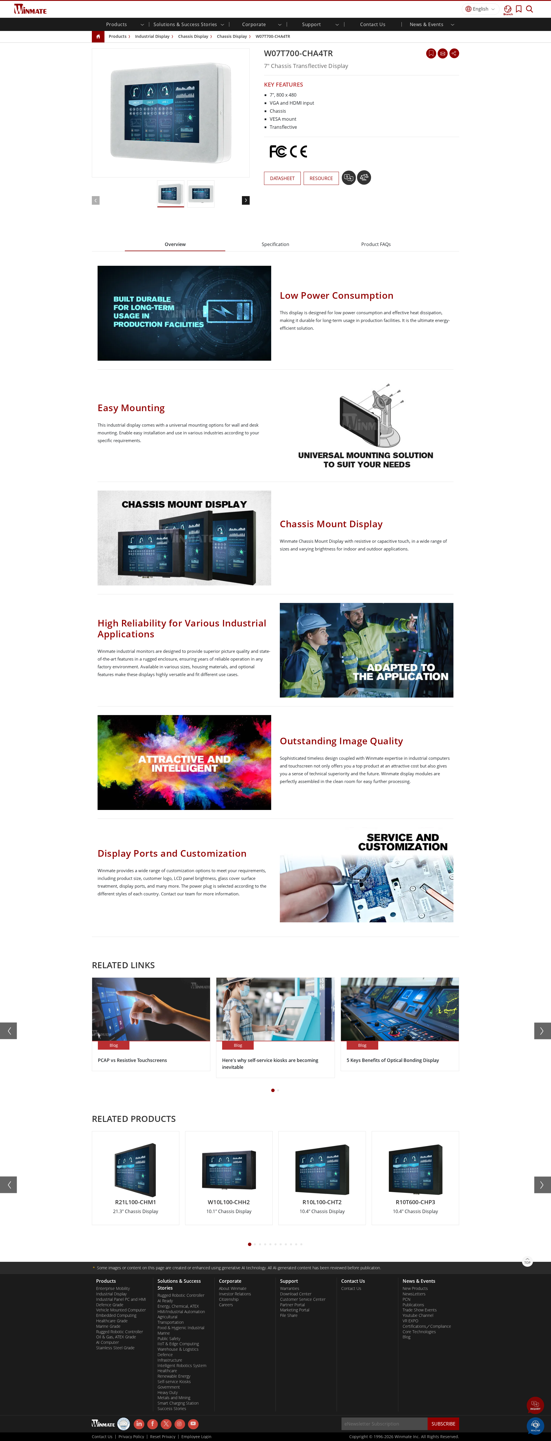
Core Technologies (419, 1331)
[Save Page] (431, 53)
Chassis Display (193, 36)
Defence (165, 1354)
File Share (289, 1315)
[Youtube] (193, 1424)
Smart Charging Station (178, 1403)
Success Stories (172, 1408)
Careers (226, 1304)
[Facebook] (152, 1424)
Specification (275, 244)
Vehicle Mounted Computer (121, 1310)
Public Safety (169, 1338)
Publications (413, 1304)
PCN (406, 1299)
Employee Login (196, 1437)
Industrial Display (152, 36)
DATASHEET (282, 178)
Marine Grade (108, 1326)
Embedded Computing (116, 1315)
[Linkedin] (139, 1424)
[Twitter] (166, 1424)
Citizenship (228, 1299)
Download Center (295, 1293)
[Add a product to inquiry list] (349, 180)
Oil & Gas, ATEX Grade (116, 1337)
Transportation (171, 1322)
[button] (535, 1406)
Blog (406, 1337)
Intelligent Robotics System (182, 1365)
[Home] (98, 37)
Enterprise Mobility (113, 1288)
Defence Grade (109, 1304)
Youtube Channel (418, 1315)
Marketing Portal (294, 1310)
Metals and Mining (174, 1397)
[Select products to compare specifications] (364, 180)
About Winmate (233, 1288)
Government (169, 1387)
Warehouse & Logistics (178, 1349)
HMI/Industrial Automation (181, 1311)
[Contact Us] (442, 53)
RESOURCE (321, 178)
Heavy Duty (168, 1392)
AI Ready (165, 1300)
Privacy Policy (131, 1437)
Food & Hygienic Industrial (181, 1327)
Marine (164, 1333)
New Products (415, 1288)
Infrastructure (170, 1360)
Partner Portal (292, 1304)
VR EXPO (410, 1320)
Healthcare (167, 1370)
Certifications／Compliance (427, 1326)
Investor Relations (235, 1293)
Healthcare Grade (112, 1320)
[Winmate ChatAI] (535, 1425)
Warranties (289, 1288)
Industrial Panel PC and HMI (121, 1299)
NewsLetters (414, 1293)
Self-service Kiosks (174, 1381)
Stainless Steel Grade (115, 1347)
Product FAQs (376, 244)
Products (118, 36)
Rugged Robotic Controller (119, 1331)
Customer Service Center (302, 1299)
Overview (175, 244)
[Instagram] (179, 1424)
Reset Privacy (162, 1437)
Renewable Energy (174, 1376)
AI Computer (107, 1342)
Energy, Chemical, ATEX (178, 1306)
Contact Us (372, 24)
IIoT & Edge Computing (178, 1343)
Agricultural (167, 1316)
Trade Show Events (420, 1310)
